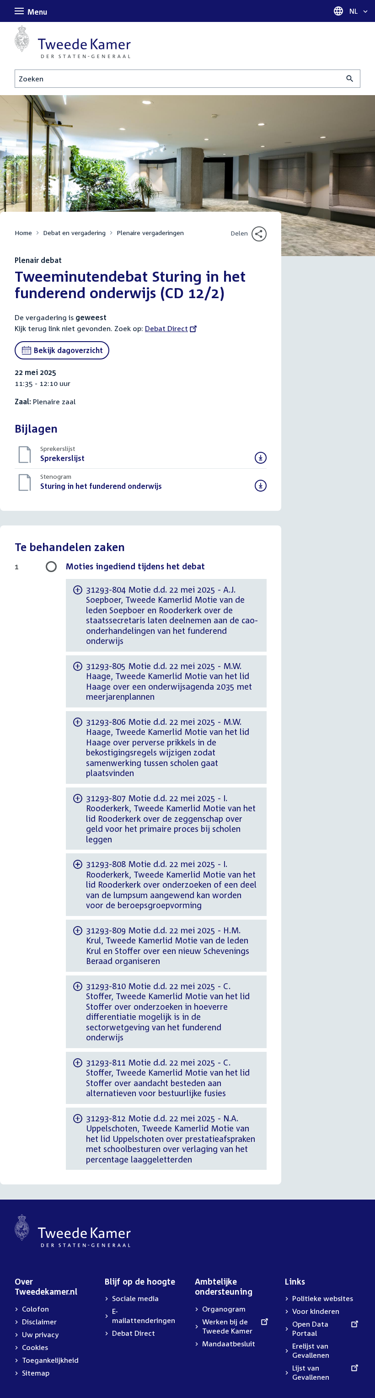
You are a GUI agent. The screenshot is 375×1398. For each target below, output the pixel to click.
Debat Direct (166, 328)
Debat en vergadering (74, 232)
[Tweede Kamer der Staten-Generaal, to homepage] (73, 41)
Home (23, 232)
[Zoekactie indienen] (350, 79)
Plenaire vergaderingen (150, 232)
